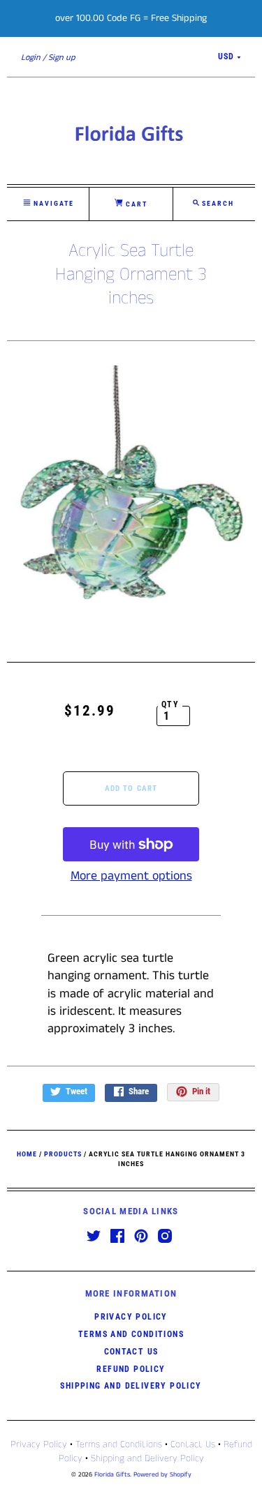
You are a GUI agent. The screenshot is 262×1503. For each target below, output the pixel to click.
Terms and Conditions (131, 1334)
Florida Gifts (112, 1474)
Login (31, 57)
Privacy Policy (131, 1317)
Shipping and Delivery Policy (130, 1386)
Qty (170, 704)
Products (63, 1154)
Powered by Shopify (162, 1474)
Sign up (61, 57)
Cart (135, 204)
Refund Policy (130, 1369)
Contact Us (131, 1352)
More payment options (131, 876)
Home (27, 1154)
